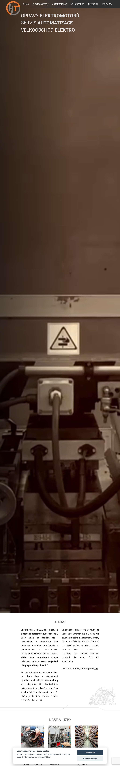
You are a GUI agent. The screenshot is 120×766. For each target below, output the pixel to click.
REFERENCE (93, 4)
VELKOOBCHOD (77, 4)
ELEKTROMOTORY (40, 4)
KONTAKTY (107, 4)
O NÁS (26, 4)
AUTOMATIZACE (59, 4)
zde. (96, 668)
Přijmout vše (90, 752)
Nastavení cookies (90, 758)
